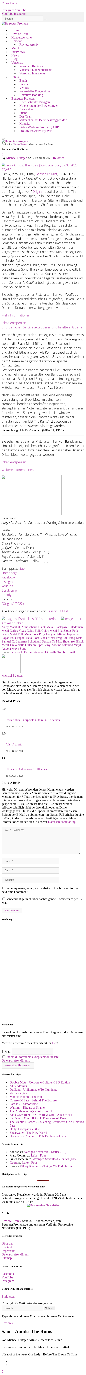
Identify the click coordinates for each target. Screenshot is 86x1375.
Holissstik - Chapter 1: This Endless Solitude (38, 1136)
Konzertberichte (21, 37)
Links (15, 77)
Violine (56, 645)
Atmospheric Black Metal (37, 627)
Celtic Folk (34, 630)
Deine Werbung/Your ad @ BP (39, 127)
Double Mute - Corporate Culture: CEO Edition (33, 720)
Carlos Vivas (18, 630)
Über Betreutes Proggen (34, 102)
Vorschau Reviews (31, 66)
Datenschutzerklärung (62, 821)
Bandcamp (9, 590)
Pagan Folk (9, 638)
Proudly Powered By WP (35, 130)
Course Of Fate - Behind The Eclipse (33, 1100)
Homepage (9, 573)
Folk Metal (25, 634)
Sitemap (7, 1258)
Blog (14, 59)
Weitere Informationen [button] (18, 470)
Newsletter (26, 109)
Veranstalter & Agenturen (35, 91)
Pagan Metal (25, 638)
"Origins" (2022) (13, 603)
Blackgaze (61, 627)
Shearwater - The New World (28, 1132)
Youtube (7, 586)
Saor (22, 568)
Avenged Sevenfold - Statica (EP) (45, 1152)
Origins (37, 191)
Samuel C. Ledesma (14, 641)
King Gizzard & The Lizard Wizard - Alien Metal (41, 1114)
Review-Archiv (11, 1221)
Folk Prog (38, 634)
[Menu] (3, 138)
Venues (24, 87)
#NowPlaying (18, 1093)
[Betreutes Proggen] (15, 23)
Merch (15, 48)
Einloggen (8, 1296)
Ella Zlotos (64, 630)
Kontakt (24, 123)
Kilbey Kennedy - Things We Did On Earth (47, 1166)
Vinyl (47, 645)
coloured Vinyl (71, 645)
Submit (49, 1308)
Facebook (8, 577)
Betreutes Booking (31, 95)
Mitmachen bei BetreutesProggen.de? (43, 120)
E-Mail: (7, 1051)
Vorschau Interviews (32, 73)
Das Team (25, 116)
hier (54, 1043)
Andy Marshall (11, 627)
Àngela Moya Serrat (14, 648)
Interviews (18, 51)
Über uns (7, 1243)
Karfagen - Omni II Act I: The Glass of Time (38, 1118)
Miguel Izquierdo (68, 634)
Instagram (8, 581)
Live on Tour (19, 34)
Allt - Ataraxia (14, 744)
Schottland (34, 641)
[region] (43, 972)
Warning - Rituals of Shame (27, 1107)
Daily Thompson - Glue (25, 1129)
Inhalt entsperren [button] (14, 323)
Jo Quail (51, 634)
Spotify (6, 595)
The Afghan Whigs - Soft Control (31, 1111)
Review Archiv (29, 44)
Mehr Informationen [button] (16, 315)
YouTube (7, 1277)
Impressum (8, 1250)
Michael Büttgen (16, 158)
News (15, 55)
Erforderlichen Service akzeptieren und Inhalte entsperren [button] (43, 327)
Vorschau (17, 62)
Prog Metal (76, 638)
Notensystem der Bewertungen (38, 105)
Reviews (16, 41)
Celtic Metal (49, 630)
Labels (23, 84)
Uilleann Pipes (34, 645)
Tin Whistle (17, 645)
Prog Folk (62, 638)
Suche (23, 113)
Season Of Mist (46, 174)
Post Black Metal (44, 638)
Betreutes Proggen (23, 98)
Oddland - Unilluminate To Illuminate (27, 769)
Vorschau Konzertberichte (35, 69)
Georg (14, 1162)
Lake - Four (38, 1155)
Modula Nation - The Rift (26, 1096)
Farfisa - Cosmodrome (24, 1104)
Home (15, 30)
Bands (23, 80)
